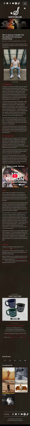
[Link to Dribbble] (19, 3)
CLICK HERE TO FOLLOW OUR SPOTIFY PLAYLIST (15, 334)
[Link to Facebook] (10, 3)
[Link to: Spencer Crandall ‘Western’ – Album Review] (8, 373)
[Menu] (25, 3)
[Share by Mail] (25, 360)
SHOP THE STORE (15, 296)
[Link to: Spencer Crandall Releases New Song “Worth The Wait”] (8, 398)
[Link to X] (7, 3)
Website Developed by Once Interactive (15, 420)
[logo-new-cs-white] (15, 11)
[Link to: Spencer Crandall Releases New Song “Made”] (8, 386)
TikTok (16, 337)
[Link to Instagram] (4, 3)
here (25, 250)
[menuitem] (25, 3)
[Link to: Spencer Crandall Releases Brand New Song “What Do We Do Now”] (21, 386)
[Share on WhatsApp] (15, 360)
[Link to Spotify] (16, 3)
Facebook (14, 248)
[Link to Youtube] (13, 3)
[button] (15, 24)
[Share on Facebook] (4, 360)
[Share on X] (10, 360)
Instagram (8, 248)
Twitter (3, 248)
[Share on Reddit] (20, 360)
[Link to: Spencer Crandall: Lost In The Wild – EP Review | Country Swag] (21, 373)
